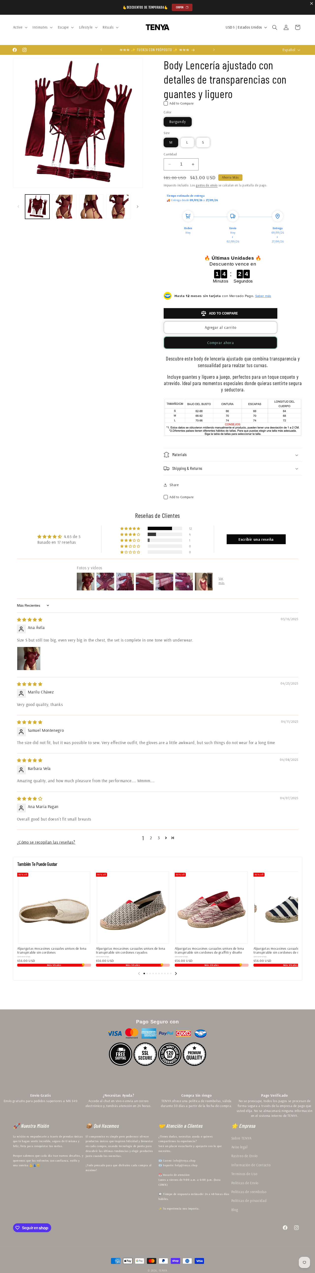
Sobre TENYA (241, 1138)
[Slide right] (176, 973)
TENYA (163, 1270)
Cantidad (170, 154)
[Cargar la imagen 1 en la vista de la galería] (37, 207)
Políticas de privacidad (249, 1200)
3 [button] (159, 837)
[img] (30, 619)
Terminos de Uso (244, 1173)
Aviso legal (239, 1147)
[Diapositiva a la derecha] (137, 206)
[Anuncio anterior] (101, 50)
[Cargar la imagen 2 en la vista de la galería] (64, 207)
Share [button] (174, 484)
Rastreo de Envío (244, 1155)
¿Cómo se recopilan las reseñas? (46, 842)
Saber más (263, 295)
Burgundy (177, 121)
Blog (234, 1209)
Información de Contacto (251, 1165)
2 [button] (151, 837)
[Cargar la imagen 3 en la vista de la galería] (91, 207)
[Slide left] (139, 973)
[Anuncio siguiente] (213, 50)
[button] (20, 27)
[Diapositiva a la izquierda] (18, 206)
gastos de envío (207, 185)
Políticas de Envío (244, 1183)
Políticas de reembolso (249, 1191)
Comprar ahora (220, 342)
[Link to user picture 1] (29, 658)
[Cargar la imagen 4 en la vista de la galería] (118, 207)
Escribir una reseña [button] (256, 539)
